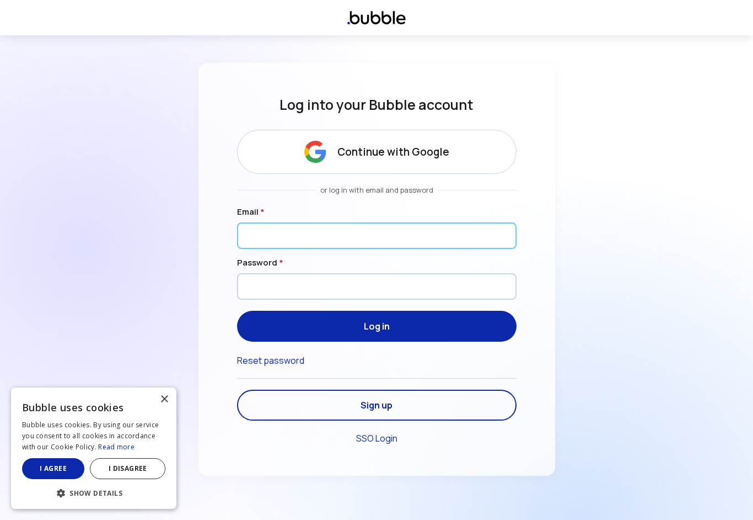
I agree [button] (53, 468)
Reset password (270, 360)
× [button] (164, 399)
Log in (377, 326)
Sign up (376, 405)
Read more (116, 447)
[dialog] (93, 448)
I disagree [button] (128, 468)
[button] (93, 492)
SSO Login (376, 438)
